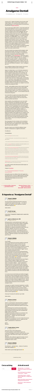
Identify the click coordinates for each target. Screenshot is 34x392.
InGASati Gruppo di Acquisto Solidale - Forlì (17, 2)
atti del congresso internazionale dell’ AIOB (13, 147)
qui (5, 164)
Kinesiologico (17, 55)
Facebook (11, 168)
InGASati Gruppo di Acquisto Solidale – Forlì (12, 389)
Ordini (17, 7)
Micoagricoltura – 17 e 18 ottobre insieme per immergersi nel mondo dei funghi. (25, 369)
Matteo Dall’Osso (15, 25)
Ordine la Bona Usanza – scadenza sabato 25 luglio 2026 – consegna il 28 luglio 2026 (24, 376)
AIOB (10, 135)
